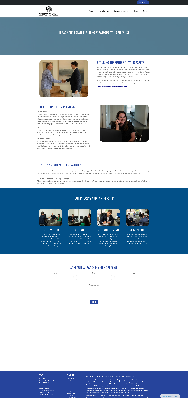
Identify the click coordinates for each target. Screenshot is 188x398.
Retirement (70, 378)
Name (55, 273)
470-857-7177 (48, 385)
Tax (68, 387)
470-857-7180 (48, 394)
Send (94, 302)
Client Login (143, 2)
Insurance (70, 385)
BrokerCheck (130, 376)
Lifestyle (69, 391)
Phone (133, 273)
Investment (70, 380)
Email (94, 273)
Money (69, 389)
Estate (69, 383)
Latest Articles (71, 393)
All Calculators (71, 397)
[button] (92, 11)
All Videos (70, 395)
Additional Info (94, 285)
